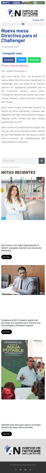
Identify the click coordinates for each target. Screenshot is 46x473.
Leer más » (6, 257)
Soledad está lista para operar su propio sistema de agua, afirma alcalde (21, 426)
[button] (23, 24)
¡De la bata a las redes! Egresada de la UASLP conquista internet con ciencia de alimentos (21, 248)
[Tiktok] (30, 470)
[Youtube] (25, 470)
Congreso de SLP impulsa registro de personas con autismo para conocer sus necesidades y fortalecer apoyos (20, 323)
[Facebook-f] (16, 470)
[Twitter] (21, 470)
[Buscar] (42, 161)
